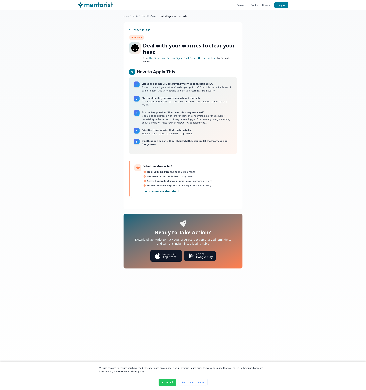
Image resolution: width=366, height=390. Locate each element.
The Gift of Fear (149, 16)
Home (126, 16)
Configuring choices (193, 382)
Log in (281, 5)
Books (254, 5)
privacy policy (137, 371)
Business (241, 5)
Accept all (167, 382)
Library (266, 5)
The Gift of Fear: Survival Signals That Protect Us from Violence (183, 58)
